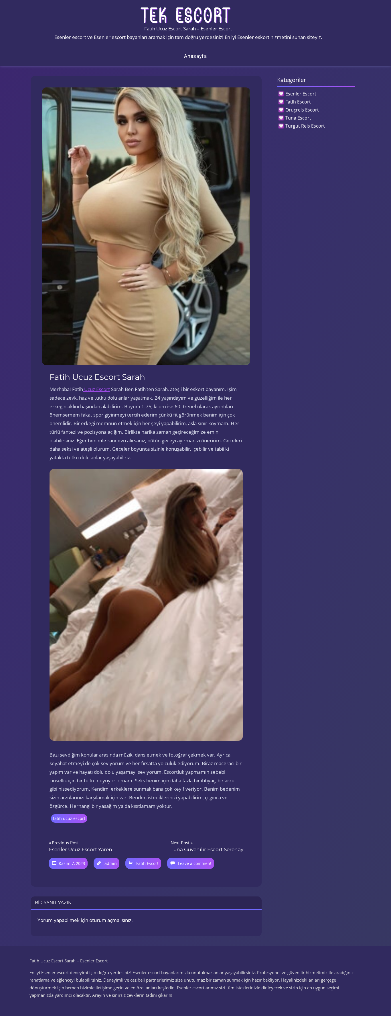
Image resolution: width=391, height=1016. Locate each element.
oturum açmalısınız (110, 920)
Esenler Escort (300, 94)
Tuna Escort (298, 118)
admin (110, 863)
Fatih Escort (147, 863)
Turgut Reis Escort (305, 126)
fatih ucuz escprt (69, 818)
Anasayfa (195, 56)
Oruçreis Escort (302, 110)
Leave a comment (195, 863)
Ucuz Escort (96, 389)
